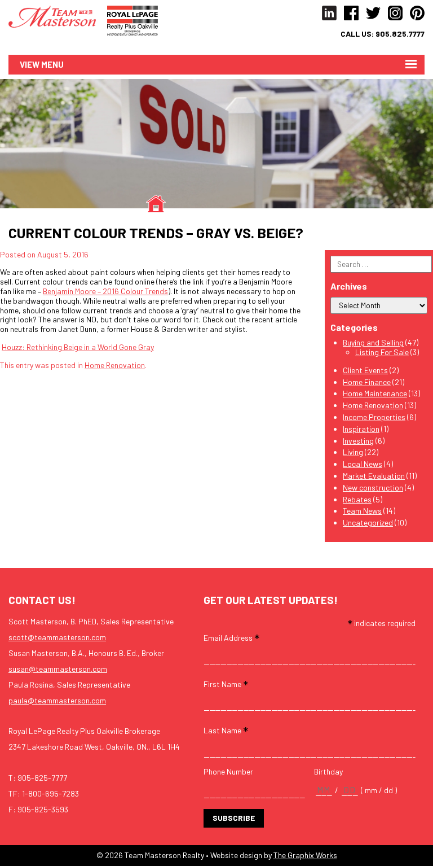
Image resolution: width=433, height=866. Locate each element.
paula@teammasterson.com (57, 700)
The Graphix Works (305, 855)
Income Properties (374, 417)
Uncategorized (368, 522)
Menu (52, 64)
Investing (358, 440)
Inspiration (361, 429)
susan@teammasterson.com (57, 668)
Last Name (226, 730)
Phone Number (228, 771)
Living (353, 452)
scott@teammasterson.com (57, 637)
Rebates (357, 499)
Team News (362, 510)
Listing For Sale (382, 352)
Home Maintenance (375, 393)
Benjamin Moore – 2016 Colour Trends (105, 291)
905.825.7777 (400, 33)
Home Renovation (115, 365)
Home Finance (367, 382)
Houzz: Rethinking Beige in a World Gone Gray (78, 347)
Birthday (328, 771)
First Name (226, 683)
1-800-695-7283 (50, 793)
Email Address (231, 637)
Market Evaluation (374, 475)
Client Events (365, 370)
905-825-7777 (42, 777)
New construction (373, 487)
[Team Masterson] (57, 15)
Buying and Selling (373, 342)
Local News (362, 464)
